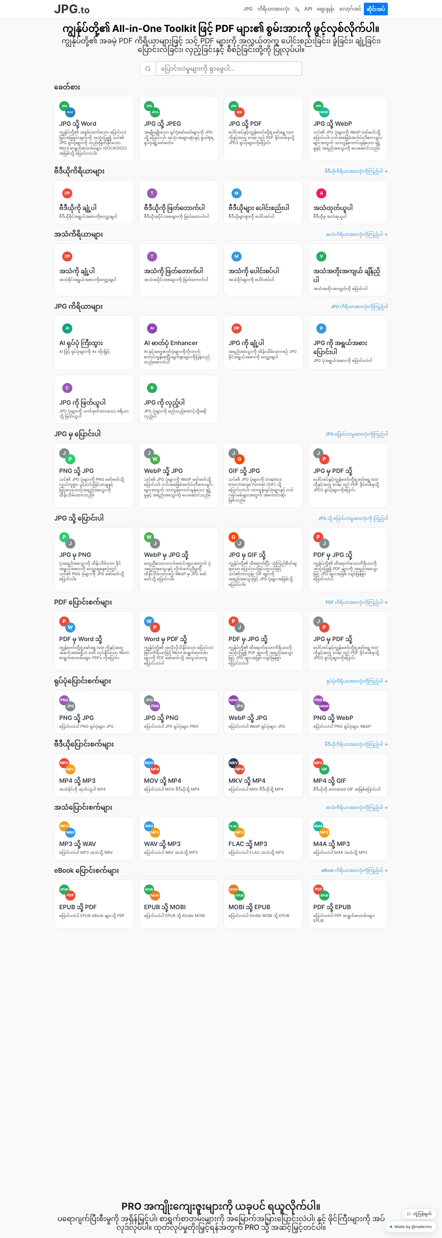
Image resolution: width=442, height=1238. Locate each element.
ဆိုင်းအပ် (376, 9)
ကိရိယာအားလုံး (273, 9)
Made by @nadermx (413, 1226)
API (308, 9)
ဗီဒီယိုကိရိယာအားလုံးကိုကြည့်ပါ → (356, 171)
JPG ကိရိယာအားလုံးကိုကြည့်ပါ (359, 306)
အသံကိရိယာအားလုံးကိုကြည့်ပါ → (357, 234)
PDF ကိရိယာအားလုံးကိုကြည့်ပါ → (357, 602)
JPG (248, 9)
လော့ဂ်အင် (350, 9)
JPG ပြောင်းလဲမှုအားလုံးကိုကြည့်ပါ (356, 434)
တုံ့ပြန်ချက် (422, 1213)
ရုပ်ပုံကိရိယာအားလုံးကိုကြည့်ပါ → (357, 681)
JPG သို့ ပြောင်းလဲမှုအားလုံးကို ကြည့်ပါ (353, 518)
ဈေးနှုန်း (326, 9)
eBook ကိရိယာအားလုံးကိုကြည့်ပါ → (354, 870)
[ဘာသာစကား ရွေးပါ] (297, 9)
